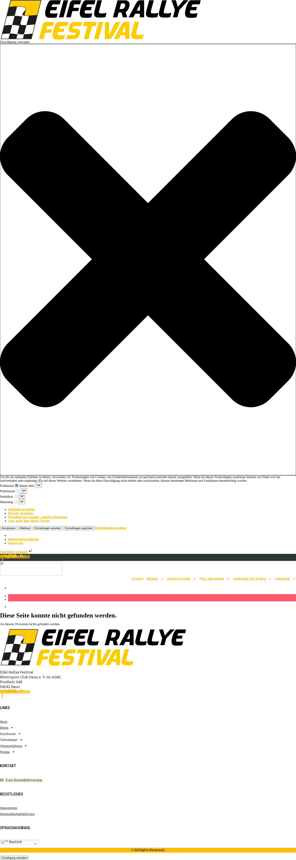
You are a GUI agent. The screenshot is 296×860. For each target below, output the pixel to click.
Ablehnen (25, 528)
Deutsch (15, 842)
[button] (148, 259)
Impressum (15, 543)
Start (137, 579)
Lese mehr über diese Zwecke (29, 521)
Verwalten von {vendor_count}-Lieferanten (37, 517)
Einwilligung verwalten (14, 857)
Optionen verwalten (21, 509)
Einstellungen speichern (79, 528)
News (152, 579)
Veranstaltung (249, 579)
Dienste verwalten (20, 513)
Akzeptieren (9, 528)
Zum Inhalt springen (14, 552)
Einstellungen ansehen (47, 528)
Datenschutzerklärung (23, 539)
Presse (282, 579)
